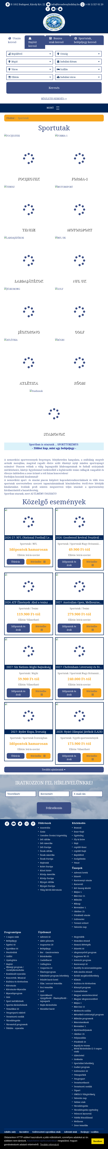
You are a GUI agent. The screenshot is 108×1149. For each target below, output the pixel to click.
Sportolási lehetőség (84, 1063)
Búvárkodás (46, 956)
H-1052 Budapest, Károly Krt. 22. (28, 4)
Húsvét (77, 876)
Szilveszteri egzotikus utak (46, 1132)
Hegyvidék (79, 936)
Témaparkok (80, 1074)
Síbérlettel (79, 1055)
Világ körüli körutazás (51, 889)
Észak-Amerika (47, 855)
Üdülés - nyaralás (15, 1028)
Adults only (10, 1132)
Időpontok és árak (69, 563)
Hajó (76, 843)
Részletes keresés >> (54, 98)
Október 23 (79, 1034)
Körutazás (11, 985)
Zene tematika (81, 1125)
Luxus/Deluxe (80, 991)
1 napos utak (12, 936)
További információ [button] (49, 1144)
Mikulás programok (83, 1018)
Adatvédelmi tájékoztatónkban (42, 1141)
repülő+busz (80, 847)
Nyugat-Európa (47, 886)
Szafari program (82, 1067)
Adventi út (45, 936)
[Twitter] (20, 823)
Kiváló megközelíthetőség (86, 975)
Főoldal (10, 118)
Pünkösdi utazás (82, 915)
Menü (50, 107)
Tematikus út (12, 1009)
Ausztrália (45, 827)
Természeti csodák (15, 1016)
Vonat (76, 862)
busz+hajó (79, 831)
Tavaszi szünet (81, 923)
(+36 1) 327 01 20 (94, 4)
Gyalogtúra (11, 960)
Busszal (77, 827)
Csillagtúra (45, 964)
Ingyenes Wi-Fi (81, 956)
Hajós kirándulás (48, 1005)
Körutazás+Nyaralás (16, 989)
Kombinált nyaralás (16, 973)
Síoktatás (78, 1059)
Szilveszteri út (81, 1071)
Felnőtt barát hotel (49, 979)
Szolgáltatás (80, 858)
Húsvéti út (79, 948)
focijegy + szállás (90, 1132)
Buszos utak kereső (56, 40)
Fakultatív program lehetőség (54, 975)
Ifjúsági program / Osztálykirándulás (15, 968)
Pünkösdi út (80, 1041)
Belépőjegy (11, 940)
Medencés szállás (82, 1010)
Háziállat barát (47, 1009)
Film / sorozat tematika (51, 983)
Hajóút (9, 964)
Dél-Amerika (46, 843)
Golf (42, 991)
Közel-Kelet (45, 870)
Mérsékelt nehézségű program (89, 1014)
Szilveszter (79, 919)
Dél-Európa (45, 847)
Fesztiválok (11, 952)
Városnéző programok (16, 1024)
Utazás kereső (14, 40)
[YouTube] (13, 823)
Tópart (77, 1090)
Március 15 (79, 1006)
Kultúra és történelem (17, 981)
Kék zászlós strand (83, 972)
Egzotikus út (12, 948)
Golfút (9, 956)
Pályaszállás (80, 1037)
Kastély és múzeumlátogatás (88, 968)
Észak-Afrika (46, 851)
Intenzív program (82, 960)
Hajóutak (44, 862)
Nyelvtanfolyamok (83, 1030)
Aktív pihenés (47, 940)
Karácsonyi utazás (83, 880)
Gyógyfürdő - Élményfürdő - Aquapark (54, 999)
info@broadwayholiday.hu (65, 4)
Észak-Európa (46, 858)
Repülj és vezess (82, 1045)
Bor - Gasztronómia (49, 952)
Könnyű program (82, 987)
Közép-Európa (47, 878)
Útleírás (15, 561)
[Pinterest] (33, 823)
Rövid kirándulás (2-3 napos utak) (88, 1050)
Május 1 (78, 1003)
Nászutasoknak (81, 1022)
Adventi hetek (81, 872)
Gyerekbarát (46, 995)
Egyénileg (79, 835)
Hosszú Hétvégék (82, 944)
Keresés (54, 88)
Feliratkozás (54, 808)
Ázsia (42, 831)
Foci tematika (46, 987)
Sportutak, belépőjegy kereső (85, 40)
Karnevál (78, 884)
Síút (8, 997)
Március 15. (79, 896)
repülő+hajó (80, 851)
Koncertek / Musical (16, 977)
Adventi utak (70, 1132)
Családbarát (46, 960)
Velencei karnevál (83, 1113)
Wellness (78, 1121)
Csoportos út (46, 968)
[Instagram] (27, 823)
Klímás (77, 979)
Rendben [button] (97, 1141)
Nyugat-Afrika (47, 882)
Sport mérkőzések (14, 1001)
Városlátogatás (13, 1020)
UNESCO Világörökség (84, 1094)
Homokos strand (82, 940)
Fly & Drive (79, 839)
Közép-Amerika (47, 874)
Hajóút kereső (32, 44)
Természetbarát (81, 1082)
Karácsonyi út (81, 964)
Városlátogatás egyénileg (86, 1109)
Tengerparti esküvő (15, 1012)
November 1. (80, 907)
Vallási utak (79, 1102)
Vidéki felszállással (83, 1117)
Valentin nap (80, 927)
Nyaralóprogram (14, 993)
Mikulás (78, 899)
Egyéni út (10, 944)
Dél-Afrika (45, 839)
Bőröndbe (36, 561)
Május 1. (78, 892)
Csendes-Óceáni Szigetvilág (53, 835)
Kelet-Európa (46, 866)
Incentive (24, 1132)
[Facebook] (48, 9)
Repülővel (79, 855)
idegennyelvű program (85, 952)
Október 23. (79, 911)
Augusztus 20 (46, 944)
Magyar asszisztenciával (86, 995)
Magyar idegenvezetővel (86, 999)
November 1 (80, 1026)
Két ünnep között (82, 888)
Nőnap (77, 903)
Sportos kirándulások (16, 1005)
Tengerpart (79, 1078)
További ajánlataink (52, 769)
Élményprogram (48, 972)
